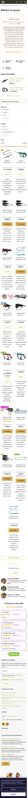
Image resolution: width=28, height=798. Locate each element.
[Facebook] (3, 724)
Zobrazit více (14, 654)
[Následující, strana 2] (14, 564)
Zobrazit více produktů (13, 96)
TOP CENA (6, 109)
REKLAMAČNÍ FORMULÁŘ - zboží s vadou (14, 701)
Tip (4, 115)
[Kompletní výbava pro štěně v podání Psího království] (9, 776)
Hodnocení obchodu (14, 603)
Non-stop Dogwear (8, 132)
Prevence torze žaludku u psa (10, 739)
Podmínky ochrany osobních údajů (11, 706)
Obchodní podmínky (7, 704)
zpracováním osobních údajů (15, 679)
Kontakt (4, 708)
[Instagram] (7, 724)
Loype (5, 129)
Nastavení (13, 789)
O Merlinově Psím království (9, 693)
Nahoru (15, 573)
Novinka (5, 112)
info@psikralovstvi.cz (11, 716)
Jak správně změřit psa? (8, 695)
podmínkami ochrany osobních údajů (12, 675)
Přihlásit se (7, 684)
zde (2, 785)
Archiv (6, 764)
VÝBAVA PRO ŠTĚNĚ (8, 755)
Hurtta (5, 126)
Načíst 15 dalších (14, 558)
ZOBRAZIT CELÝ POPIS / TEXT (13, 52)
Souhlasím (13, 794)
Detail (7, 174)
